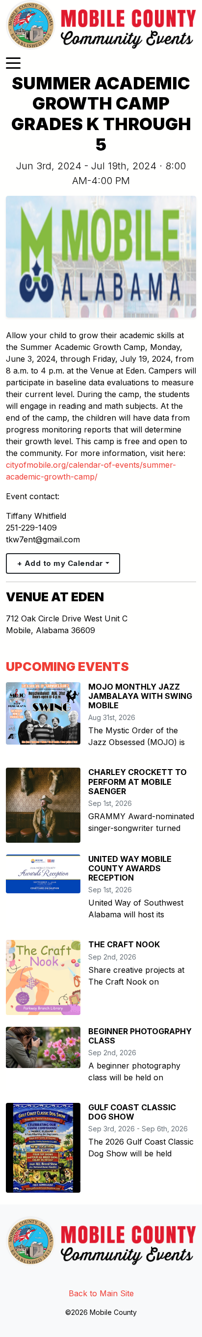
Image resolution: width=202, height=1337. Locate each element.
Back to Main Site (101, 1293)
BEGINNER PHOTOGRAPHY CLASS (140, 1035)
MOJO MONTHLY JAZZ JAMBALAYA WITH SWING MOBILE (140, 696)
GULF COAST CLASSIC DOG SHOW (132, 1112)
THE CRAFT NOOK (124, 944)
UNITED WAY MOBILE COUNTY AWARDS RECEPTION (130, 868)
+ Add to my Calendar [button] (60, 563)
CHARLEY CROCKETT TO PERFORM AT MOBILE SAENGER (137, 781)
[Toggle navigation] (13, 62)
